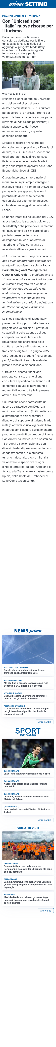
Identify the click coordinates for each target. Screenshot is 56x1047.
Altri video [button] (45, 910)
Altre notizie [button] (44, 721)
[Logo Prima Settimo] (28, 4)
